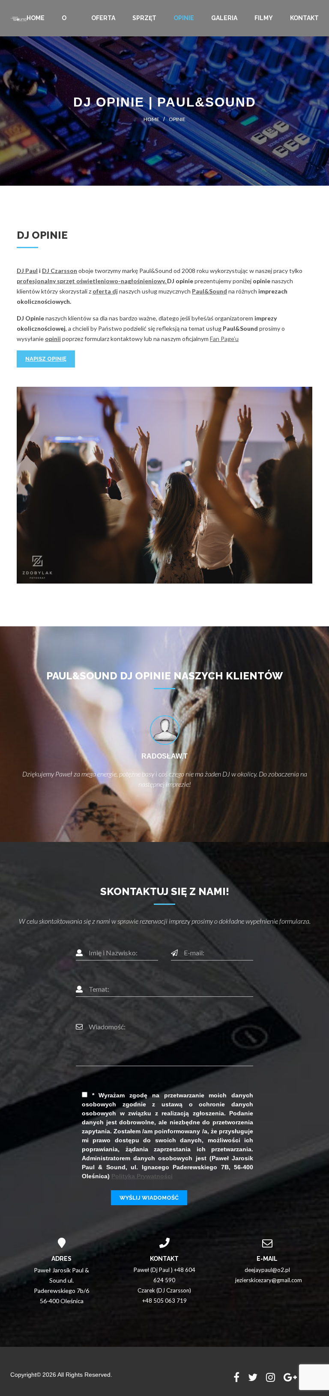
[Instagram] (270, 1377)
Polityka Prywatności (142, 1176)
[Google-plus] (290, 1377)
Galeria (224, 18)
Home (36, 18)
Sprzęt (144, 18)
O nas (68, 25)
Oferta (103, 18)
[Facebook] (236, 1377)
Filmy (263, 18)
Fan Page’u (224, 338)
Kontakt (304, 18)
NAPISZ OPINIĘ (45, 359)
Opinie (183, 18)
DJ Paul (27, 270)
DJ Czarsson (59, 270)
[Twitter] (253, 1377)
